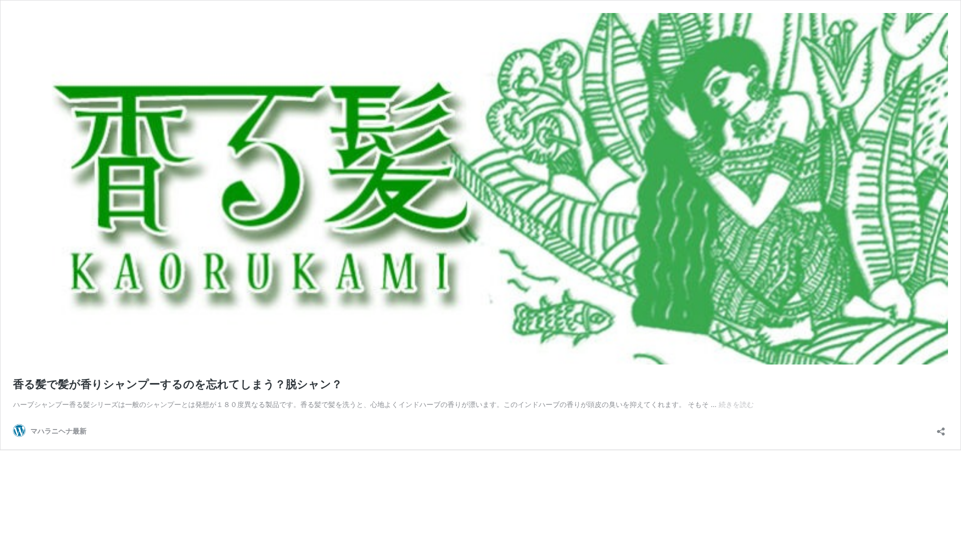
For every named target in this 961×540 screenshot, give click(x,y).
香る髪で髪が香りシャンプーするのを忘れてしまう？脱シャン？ (177, 384)
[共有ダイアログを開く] (941, 428)
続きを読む (736, 404)
